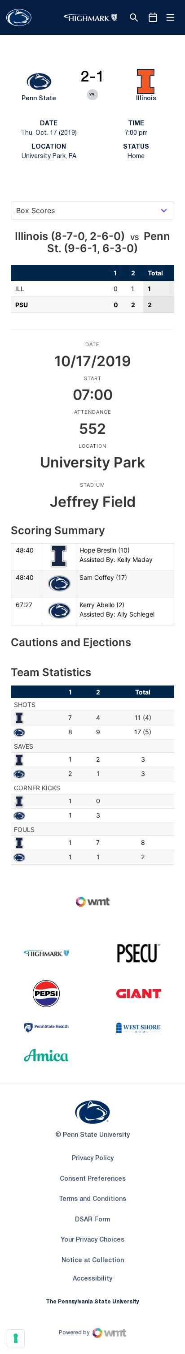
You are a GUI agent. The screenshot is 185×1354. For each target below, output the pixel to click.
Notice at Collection (93, 1261)
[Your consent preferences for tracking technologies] (15, 1338)
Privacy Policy (93, 1158)
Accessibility (92, 1279)
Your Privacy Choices (92, 1240)
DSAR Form (92, 1220)
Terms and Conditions (92, 1199)
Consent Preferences (93, 1179)
